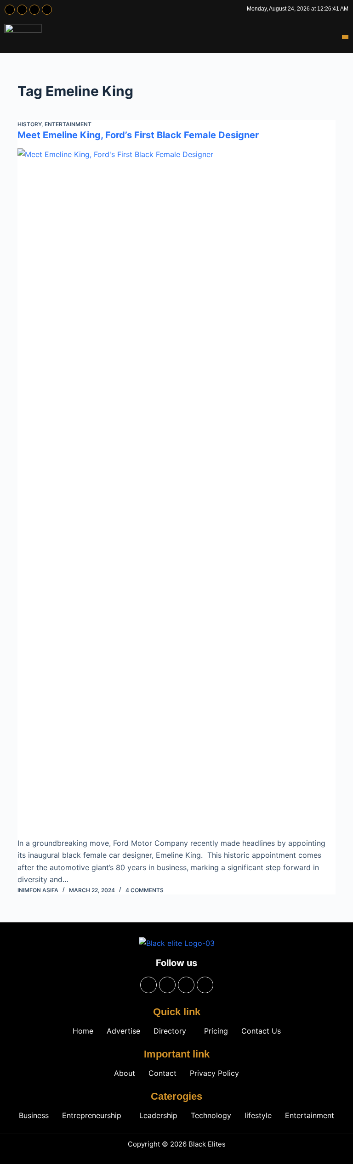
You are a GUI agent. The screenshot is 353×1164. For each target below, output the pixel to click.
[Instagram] (22, 10)
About (124, 1073)
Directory (170, 1030)
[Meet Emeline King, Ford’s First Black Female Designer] (176, 492)
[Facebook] (10, 10)
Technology (211, 1115)
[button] (345, 37)
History (29, 124)
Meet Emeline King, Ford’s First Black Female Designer (138, 135)
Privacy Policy (214, 1073)
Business (34, 1115)
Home (83, 1030)
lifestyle (258, 1115)
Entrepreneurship (91, 1115)
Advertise (123, 1030)
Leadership (158, 1115)
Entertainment (68, 124)
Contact (162, 1073)
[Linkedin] (47, 10)
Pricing (216, 1030)
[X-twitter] (34, 10)
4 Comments (144, 890)
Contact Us (261, 1030)
